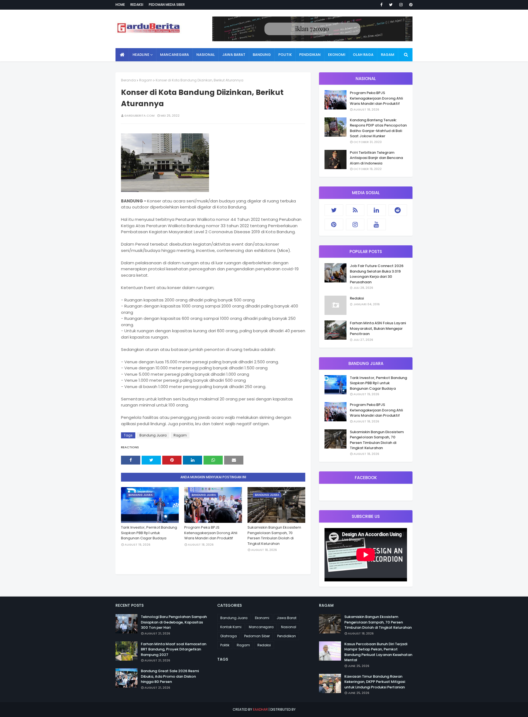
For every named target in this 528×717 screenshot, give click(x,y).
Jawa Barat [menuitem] (233, 54)
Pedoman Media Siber (167, 4)
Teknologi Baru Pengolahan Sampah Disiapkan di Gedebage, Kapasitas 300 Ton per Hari (174, 622)
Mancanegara (261, 627)
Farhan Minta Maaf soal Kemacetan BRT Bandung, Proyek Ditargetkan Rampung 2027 (173, 649)
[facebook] (381, 4)
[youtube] (376, 224)
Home (120, 4)
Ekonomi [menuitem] (336, 54)
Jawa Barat (286, 618)
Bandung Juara (153, 435)
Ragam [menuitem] (387, 54)
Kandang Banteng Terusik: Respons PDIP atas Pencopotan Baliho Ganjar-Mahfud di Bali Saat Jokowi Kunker (378, 128)
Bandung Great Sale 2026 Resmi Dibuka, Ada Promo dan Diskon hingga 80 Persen (170, 676)
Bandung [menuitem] (262, 54)
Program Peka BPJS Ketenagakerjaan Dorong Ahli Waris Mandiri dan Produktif (210, 533)
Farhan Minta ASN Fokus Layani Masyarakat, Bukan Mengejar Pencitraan (378, 328)
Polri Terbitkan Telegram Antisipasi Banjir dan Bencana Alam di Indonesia (376, 158)
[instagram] (401, 4)
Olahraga (228, 636)
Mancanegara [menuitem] (174, 54)
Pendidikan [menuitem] (310, 54)
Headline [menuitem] (141, 54)
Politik (224, 645)
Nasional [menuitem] (205, 54)
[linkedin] (376, 210)
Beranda (128, 80)
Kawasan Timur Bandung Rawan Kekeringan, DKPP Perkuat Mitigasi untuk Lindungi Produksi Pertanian (374, 682)
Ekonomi (262, 618)
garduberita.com (139, 115)
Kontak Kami (230, 627)
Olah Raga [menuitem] (363, 54)
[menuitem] (122, 54)
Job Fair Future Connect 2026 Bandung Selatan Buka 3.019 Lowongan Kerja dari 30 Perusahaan (376, 274)
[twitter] (391, 4)
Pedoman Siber (257, 636)
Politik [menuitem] (285, 54)
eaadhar (260, 709)
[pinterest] (410, 4)
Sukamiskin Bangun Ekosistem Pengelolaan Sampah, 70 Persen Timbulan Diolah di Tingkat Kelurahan (274, 535)
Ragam (145, 80)
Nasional (288, 627)
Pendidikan (286, 636)
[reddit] (398, 210)
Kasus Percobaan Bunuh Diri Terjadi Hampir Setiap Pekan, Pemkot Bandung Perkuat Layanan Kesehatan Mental (378, 652)
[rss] (355, 210)
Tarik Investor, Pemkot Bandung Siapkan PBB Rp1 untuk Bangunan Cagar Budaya (149, 533)
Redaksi (136, 4)
